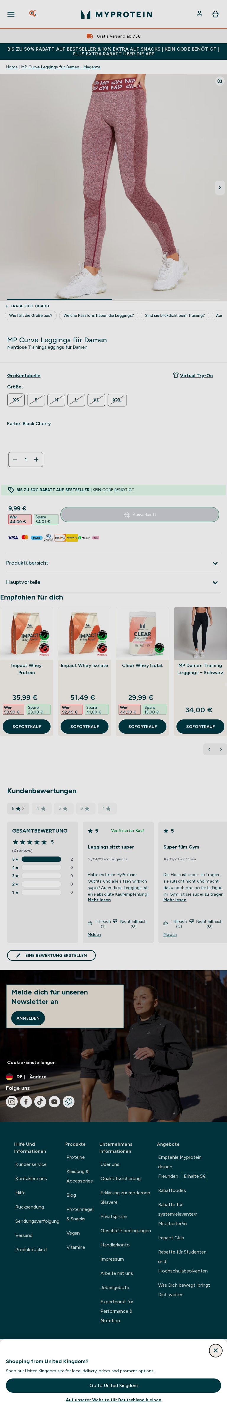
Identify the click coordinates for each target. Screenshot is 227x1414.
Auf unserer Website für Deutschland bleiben (113, 1399)
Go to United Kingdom (114, 1385)
